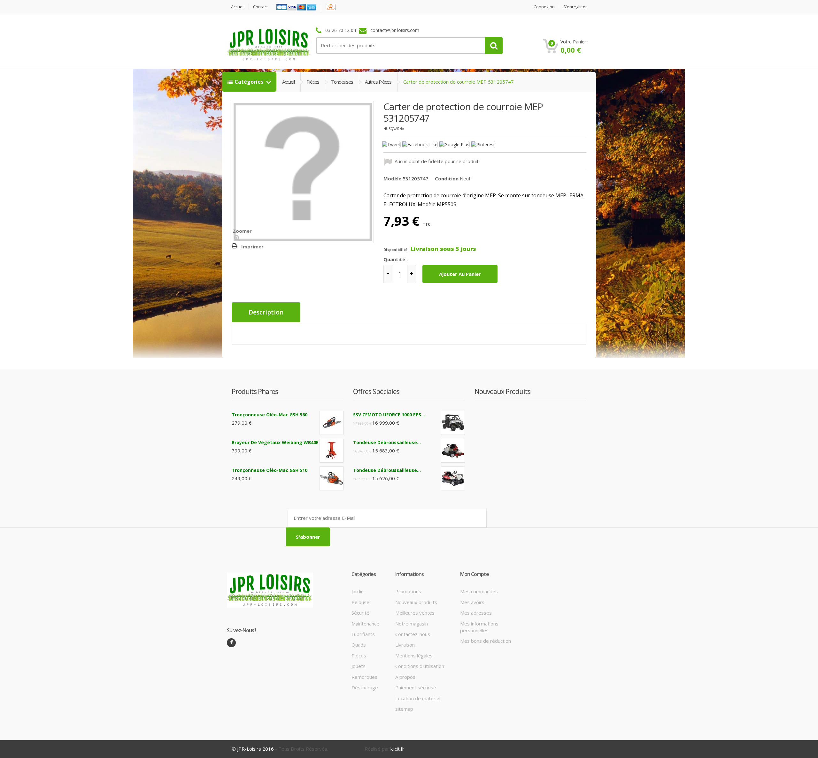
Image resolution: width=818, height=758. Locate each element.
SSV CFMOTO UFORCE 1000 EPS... (389, 415)
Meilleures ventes (415, 613)
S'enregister (575, 6)
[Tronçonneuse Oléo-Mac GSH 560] (331, 423)
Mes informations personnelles (479, 626)
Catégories (250, 81)
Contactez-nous (412, 634)
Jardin (357, 591)
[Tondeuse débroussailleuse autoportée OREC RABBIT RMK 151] (453, 451)
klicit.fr (397, 749)
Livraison (405, 644)
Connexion (544, 6)
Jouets (358, 666)
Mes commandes (479, 591)
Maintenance (365, 623)
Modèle (392, 178)
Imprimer (252, 246)
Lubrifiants (363, 634)
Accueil (237, 6)
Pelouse (360, 602)
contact (260, 6)
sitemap (404, 709)
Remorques (364, 677)
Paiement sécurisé (415, 687)
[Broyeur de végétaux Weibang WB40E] (331, 451)
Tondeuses (342, 82)
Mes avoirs (472, 602)
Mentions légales (414, 655)
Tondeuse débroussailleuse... (387, 442)
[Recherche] (494, 45)
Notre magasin (411, 623)
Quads (358, 644)
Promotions (408, 591)
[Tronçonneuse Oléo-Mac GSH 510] (331, 478)
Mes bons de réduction (485, 641)
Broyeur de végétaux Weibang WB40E (275, 442)
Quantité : (395, 259)
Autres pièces (378, 82)
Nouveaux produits (416, 602)
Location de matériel (417, 698)
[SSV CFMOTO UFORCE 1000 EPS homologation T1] (453, 423)
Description (266, 312)
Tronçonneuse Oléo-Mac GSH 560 (269, 415)
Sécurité (360, 613)
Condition (447, 178)
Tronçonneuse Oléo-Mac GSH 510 (269, 470)
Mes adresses (476, 613)
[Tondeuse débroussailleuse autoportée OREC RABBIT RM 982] (453, 478)
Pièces (312, 82)
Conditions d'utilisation (419, 666)
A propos (405, 677)
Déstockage (364, 687)
